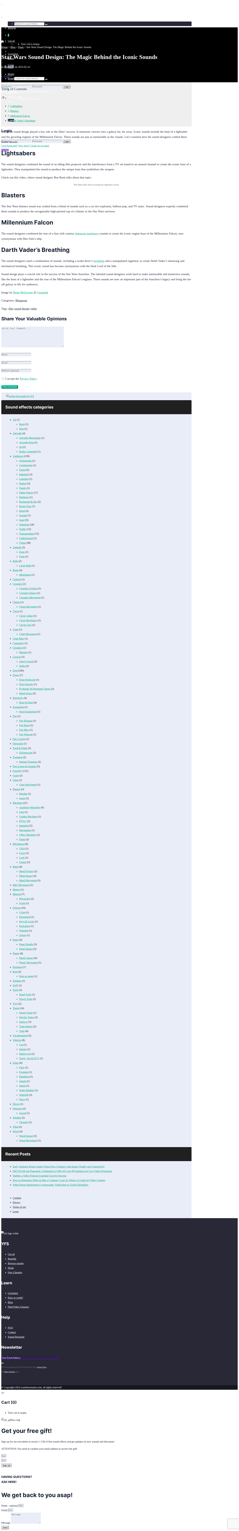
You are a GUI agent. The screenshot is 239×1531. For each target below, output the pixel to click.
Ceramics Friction (28, 588)
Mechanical (19, 844)
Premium (17, 967)
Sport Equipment (28, 711)
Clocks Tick (25, 625)
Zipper (22, 935)
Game (16, 775)
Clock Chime (26, 615)
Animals (17, 547)
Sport (22, 520)
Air (14, 419)
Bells (15, 561)
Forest (22, 469)
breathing (99, 260)
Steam (22, 1085)
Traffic (22, 529)
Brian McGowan (23, 292)
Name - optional (10, 1505)
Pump (22, 839)
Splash (22, 1081)
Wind (15, 1126)
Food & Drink (20, 748)
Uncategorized (20, 1035)
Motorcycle (25, 1053)
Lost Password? (9, 145)
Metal (16, 866)
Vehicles (17, 1040)
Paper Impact (26, 949)
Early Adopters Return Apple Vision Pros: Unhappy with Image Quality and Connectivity (59, 1166)
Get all (11, 1254)
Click (22, 848)
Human (16, 789)
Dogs (22, 552)
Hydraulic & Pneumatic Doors (34, 688)
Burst (22, 424)
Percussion (24, 898)
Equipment (18, 707)
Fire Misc (24, 730)
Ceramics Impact (27, 593)
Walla (22, 666)
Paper (16, 939)
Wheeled (23, 930)
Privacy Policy (28, 378)
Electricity (18, 698)
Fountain (23, 1072)
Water (16, 1063)
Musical (17, 894)
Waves (16, 1104)
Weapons (17, 1108)
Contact (12, 1332)
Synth (22, 903)
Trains (16, 1008)
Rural (22, 511)
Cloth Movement (28, 634)
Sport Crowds (26, 661)
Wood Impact (26, 1136)
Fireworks (18, 743)
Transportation (26, 533)
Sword (22, 1113)
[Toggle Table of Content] (3, 98)
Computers (18, 643)
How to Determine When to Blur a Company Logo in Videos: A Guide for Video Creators (59, 1180)
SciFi (15, 985)
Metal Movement (28, 880)
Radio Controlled (28, 451)
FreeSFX (17, 771)
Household (24, 917)
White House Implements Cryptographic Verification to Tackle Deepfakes (50, 1184)
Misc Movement (21, 885)
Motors (16, 889)
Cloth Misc (18, 638)
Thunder (23, 1122)
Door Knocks (26, 684)
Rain (15, 971)
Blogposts (9, 67)
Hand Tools (25, 994)
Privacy (16, 1202)
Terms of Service (9, 1372)
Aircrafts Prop (26, 442)
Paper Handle (26, 944)
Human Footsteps (28, 761)
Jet (20, 447)
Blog (12, 47)
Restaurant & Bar (28, 501)
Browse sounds (16, 1263)
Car (21, 1044)
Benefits (12, 1258)
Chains (16, 602)
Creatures (17, 647)
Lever (22, 853)
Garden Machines (28, 816)
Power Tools (25, 999)
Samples (17, 980)
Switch (22, 862)
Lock (22, 857)
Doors (16, 675)
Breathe (23, 793)
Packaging (24, 926)
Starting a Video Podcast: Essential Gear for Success (39, 1175)
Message (6, 1522)
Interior (23, 1049)
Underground (26, 538)
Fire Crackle (19, 739)
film (10, 308)
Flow (22, 1067)
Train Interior (26, 1026)
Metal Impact (26, 876)
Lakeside (23, 479)
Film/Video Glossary (18, 1306)
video (33, 308)
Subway (23, 1022)
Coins (22, 912)
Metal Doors (25, 693)
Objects (16, 907)
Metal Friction (26, 871)
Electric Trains (26, 1017)
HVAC (23, 821)
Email (4, 1510)
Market (23, 483)
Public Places (26, 492)
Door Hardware (27, 679)
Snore (22, 798)
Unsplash (42, 292)
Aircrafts (17, 433)
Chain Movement (28, 606)
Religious (24, 497)
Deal (15, 670)
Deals (11, 1268)
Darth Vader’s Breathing (22, 120)
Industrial (24, 474)
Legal (16, 1211)
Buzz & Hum (26, 702)
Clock (16, 611)
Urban (22, 542)
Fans (21, 812)
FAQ (10, 1327)
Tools (15, 990)
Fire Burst (24, 725)
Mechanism (25, 830)
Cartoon (17, 579)
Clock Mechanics (28, 620)
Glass (15, 780)
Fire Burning (25, 720)
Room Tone (25, 506)
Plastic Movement (28, 962)
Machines (18, 803)
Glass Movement (28, 784)
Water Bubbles (26, 1090)
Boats (16, 570)
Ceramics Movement (29, 597)
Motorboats (25, 574)
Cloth (15, 629)
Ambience (18, 456)
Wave (22, 1099)
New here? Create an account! (33, 145)
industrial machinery (87, 233)
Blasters (14, 111)
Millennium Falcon (20, 116)
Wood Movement (28, 1140)
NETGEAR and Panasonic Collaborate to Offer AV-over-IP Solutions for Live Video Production (62, 1171)
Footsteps (17, 757)
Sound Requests (16, 1336)
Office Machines (27, 834)
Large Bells (25, 565)
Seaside (23, 515)
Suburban (24, 524)
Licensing (13, 1293)
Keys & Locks (26, 921)
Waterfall (23, 1095)
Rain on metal (26, 976)
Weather (17, 1117)
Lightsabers (16, 106)
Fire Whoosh (26, 734)
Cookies (17, 1197)
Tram (22, 1031)
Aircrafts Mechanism (30, 438)
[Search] (46, 79)
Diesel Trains (26, 1012)
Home (4, 47)
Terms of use (19, 1207)
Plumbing (24, 1076)
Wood (16, 1131)
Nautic (22, 488)
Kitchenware (25, 752)
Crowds (17, 657)
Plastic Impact (26, 958)
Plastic (16, 953)
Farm (22, 556)
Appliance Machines (29, 807)
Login (66, 141)
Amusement (25, 460)
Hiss (21, 428)
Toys (15, 1003)
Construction (25, 465)
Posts (21, 47)
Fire (15, 716)
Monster (23, 652)
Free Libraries (15, 1272)
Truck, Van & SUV (29, 1058)
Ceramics (17, 584)
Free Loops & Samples (24, 766)
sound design (22, 308)
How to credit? (15, 1297)
